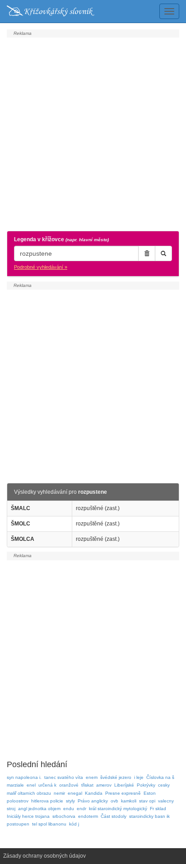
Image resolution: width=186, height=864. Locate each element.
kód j (74, 823)
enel (31, 785)
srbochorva (63, 816)
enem (92, 777)
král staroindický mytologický (118, 808)
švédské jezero (115, 777)
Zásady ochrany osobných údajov (44, 856)
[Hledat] (163, 253)
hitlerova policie (47, 800)
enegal (75, 793)
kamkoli (128, 800)
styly (70, 800)
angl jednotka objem (39, 808)
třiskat (87, 785)
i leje (139, 777)
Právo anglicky (93, 800)
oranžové (69, 785)
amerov (104, 785)
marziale (15, 785)
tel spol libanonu (49, 823)
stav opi (147, 800)
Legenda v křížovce (61, 239)
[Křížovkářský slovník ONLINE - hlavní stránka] (50, 11)
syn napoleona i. (24, 777)
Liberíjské (124, 785)
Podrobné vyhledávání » (40, 267)
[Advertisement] (93, 133)
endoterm (88, 816)
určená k (47, 785)
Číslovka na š (160, 777)
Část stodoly (113, 816)
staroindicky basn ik (149, 816)
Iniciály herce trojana (28, 816)
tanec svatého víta (63, 777)
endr (81, 808)
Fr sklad (158, 808)
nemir (59, 793)
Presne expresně (123, 793)
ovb (114, 800)
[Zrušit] (146, 253)
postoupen (18, 823)
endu (68, 808)
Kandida (93, 793)
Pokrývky (146, 785)
